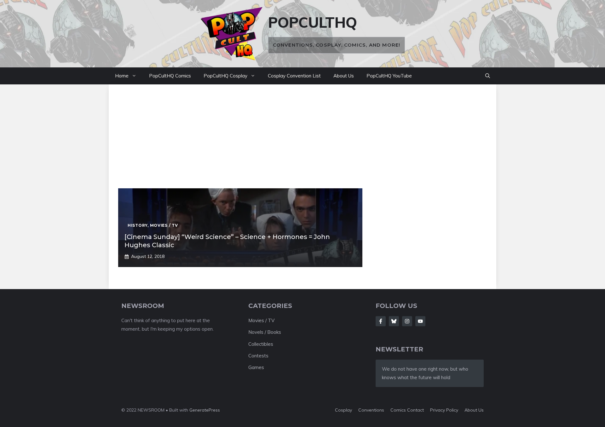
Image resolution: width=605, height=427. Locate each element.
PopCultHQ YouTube (389, 76)
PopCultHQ (312, 22)
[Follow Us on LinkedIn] (420, 321)
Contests (258, 356)
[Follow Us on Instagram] (407, 321)
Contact (415, 410)
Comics (398, 410)
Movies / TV (261, 320)
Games (256, 367)
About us (474, 410)
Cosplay (343, 410)
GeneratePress (204, 410)
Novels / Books (264, 332)
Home (122, 76)
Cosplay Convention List (294, 76)
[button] (487, 75)
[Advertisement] (302, 141)
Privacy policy (444, 410)
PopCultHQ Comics (170, 76)
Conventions (371, 410)
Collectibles (260, 344)
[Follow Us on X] (394, 321)
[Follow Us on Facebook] (381, 321)
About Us (343, 76)
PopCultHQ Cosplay (225, 76)
